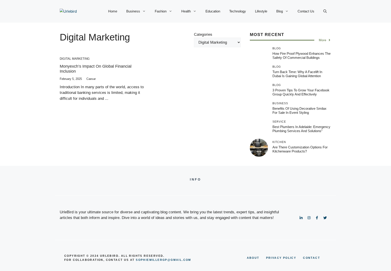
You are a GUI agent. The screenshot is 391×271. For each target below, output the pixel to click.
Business (133, 11)
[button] (325, 11)
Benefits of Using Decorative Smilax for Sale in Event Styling (299, 110)
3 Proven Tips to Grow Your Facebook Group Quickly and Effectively (300, 92)
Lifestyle (261, 11)
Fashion (161, 11)
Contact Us (306, 11)
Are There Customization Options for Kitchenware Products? (300, 149)
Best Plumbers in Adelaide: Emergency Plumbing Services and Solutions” (301, 129)
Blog (279, 11)
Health (186, 11)
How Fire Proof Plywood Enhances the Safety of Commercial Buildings (301, 55)
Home (112, 11)
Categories (203, 34)
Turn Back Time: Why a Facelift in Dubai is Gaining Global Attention (297, 74)
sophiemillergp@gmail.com (163, 259)
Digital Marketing (75, 58)
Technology (237, 11)
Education (212, 11)
